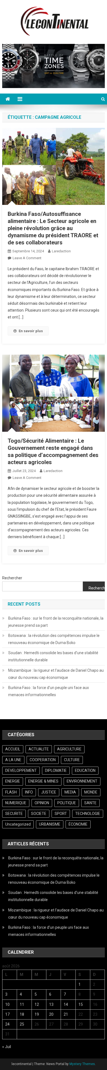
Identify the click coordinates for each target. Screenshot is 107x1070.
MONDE (90, 792)
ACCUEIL (12, 749)
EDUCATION (85, 770)
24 (7, 1024)
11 (22, 1004)
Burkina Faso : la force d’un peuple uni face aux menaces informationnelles (48, 691)
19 (37, 1014)
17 (7, 1014)
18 (22, 1014)
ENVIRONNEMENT (82, 781)
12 (37, 1004)
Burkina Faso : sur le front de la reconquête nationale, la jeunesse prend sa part (55, 622)
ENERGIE (12, 781)
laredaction (61, 251)
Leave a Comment (27, 258)
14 (66, 1004)
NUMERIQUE (15, 803)
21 (66, 1014)
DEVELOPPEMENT (21, 770)
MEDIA (70, 792)
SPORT (61, 813)
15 (80, 1004)
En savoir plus (31, 331)
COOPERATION (43, 760)
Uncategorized (18, 824)
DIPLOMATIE (56, 770)
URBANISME (49, 824)
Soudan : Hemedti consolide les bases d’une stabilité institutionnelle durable (53, 656)
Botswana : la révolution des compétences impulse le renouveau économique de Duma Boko (54, 639)
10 (7, 1004)
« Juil (6, 1046)
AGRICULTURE (69, 749)
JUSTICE (48, 792)
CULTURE (72, 760)
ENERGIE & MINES (43, 781)
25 (22, 1024)
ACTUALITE (39, 749)
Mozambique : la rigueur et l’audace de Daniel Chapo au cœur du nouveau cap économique (56, 674)
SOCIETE (38, 813)
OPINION (42, 803)
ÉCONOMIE (78, 824)
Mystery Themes (82, 1064)
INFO (29, 792)
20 (51, 1014)
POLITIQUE (66, 803)
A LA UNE (13, 760)
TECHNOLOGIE (87, 813)
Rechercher (12, 578)
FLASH (11, 792)
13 (51, 1004)
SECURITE (14, 813)
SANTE (90, 803)
